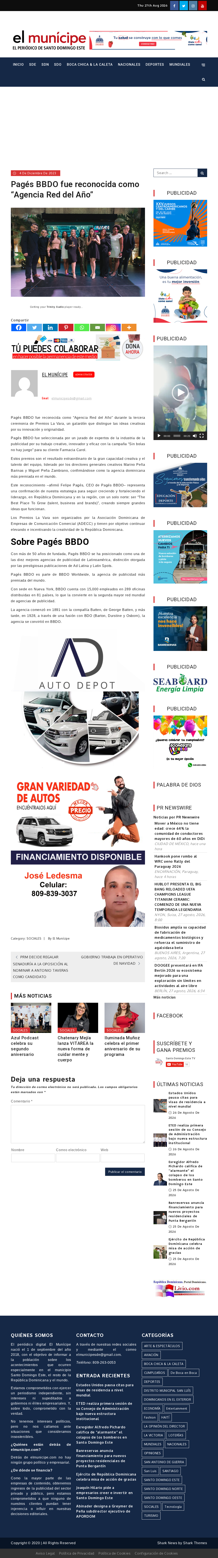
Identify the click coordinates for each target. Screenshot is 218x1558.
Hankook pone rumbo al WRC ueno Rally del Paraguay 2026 (176, 861)
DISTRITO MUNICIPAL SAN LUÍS (167, 1390)
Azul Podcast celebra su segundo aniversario (25, 1046)
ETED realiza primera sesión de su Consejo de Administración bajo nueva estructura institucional (188, 1134)
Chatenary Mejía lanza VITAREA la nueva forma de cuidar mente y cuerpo (75, 1048)
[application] (180, 392)
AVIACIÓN (151, 1355)
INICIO (18, 64)
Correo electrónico (71, 1150)
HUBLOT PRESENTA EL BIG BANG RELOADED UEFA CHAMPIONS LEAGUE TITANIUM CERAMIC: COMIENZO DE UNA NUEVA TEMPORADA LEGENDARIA (178, 897)
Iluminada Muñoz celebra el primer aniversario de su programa (122, 1046)
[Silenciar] (195, 436)
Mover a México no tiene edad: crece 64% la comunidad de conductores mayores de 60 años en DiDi (180, 831)
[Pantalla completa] (201, 436)
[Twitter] (34, 327)
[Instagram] (113, 327)
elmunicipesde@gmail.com (72, 398)
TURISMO (151, 1515)
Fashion (150, 1417)
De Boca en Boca (184, 1373)
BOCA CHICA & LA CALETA (90, 64)
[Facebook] (18, 327)
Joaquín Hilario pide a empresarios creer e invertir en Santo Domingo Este (104, 1493)
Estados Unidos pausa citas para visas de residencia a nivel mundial (187, 1100)
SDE (32, 64)
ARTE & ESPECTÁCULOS (162, 1346)
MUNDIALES (179, 64)
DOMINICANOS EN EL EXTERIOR (167, 1399)
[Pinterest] (66, 327)
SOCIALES (34, 938)
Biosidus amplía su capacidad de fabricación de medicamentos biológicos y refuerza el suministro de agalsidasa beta (180, 937)
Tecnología (173, 1506)
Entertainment (176, 1408)
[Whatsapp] (81, 327)
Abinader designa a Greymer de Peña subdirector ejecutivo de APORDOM (104, 1511)
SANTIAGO (170, 1471)
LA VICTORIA (153, 1435)
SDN (45, 64)
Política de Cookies (115, 1553)
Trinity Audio (55, 306)
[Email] (97, 327)
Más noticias (164, 997)
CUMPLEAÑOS (154, 1373)
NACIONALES (129, 64)
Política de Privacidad (76, 1553)
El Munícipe (55, 374)
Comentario (21, 1101)
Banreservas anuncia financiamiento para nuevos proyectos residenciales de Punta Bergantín (186, 1212)
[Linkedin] (50, 327)
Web (104, 1150)
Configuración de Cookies (156, 1553)
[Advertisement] (109, 122)
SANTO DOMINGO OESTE (163, 1498)
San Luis (150, 1471)
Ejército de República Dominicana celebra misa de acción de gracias (187, 1246)
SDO (58, 64)
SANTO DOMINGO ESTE (162, 1480)
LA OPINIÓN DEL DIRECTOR (164, 1426)
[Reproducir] (159, 436)
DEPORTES (155, 64)
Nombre (17, 1150)
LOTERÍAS (176, 1435)
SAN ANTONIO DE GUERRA (164, 1462)
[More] (129, 327)
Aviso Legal (45, 1553)
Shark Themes (195, 1543)
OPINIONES (152, 1453)
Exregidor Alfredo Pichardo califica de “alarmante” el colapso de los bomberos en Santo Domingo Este (186, 1173)
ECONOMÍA (152, 1408)
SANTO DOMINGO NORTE (163, 1489)
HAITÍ (165, 1417)
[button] (180, 392)
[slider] (177, 436)
